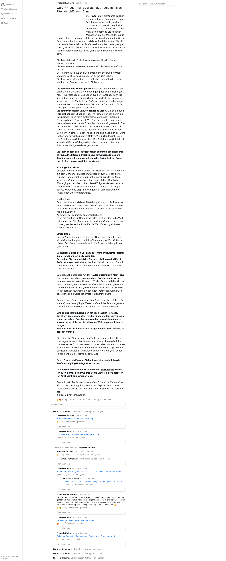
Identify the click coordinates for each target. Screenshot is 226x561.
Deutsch (7, 23)
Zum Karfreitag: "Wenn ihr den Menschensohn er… (79, 434)
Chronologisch (10, 9)
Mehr (109, 399)
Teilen (67, 454)
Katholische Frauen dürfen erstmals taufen (75, 520)
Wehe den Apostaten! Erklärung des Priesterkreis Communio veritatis (87, 536)
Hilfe (2, 556)
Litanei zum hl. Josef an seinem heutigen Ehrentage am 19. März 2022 (94, 481)
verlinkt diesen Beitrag (72, 411)
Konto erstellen (10, 18)
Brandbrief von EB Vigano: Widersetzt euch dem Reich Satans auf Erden (89, 471)
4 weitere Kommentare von (74, 447)
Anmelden (8, 13)
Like (61, 437)
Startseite (9, 4)
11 (74, 399)
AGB (15, 556)
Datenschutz (5, 558)
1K (80, 399)
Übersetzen (91, 399)
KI (101, 399)
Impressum (9, 556)
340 (76, 454)
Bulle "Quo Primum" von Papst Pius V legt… (76, 418)
